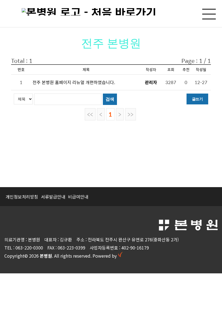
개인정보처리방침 (22, 196)
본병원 (46, 255)
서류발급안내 (53, 196)
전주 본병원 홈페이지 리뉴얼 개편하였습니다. (73, 82)
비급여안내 (78, 196)
